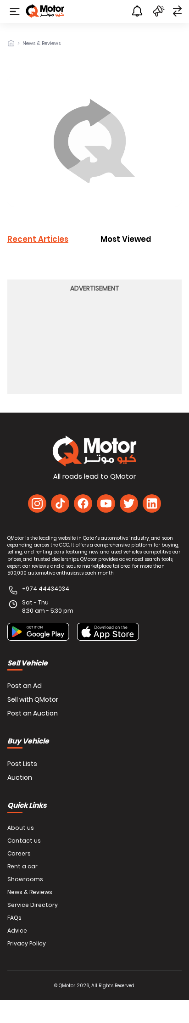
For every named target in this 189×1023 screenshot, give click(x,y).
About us (20, 828)
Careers (19, 853)
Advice (17, 931)
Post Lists (22, 763)
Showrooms (25, 879)
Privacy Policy (26, 943)
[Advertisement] (94, 342)
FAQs (14, 918)
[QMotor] (94, 451)
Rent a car (22, 866)
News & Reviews (41, 43)
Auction (19, 777)
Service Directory (32, 905)
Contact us (24, 841)
